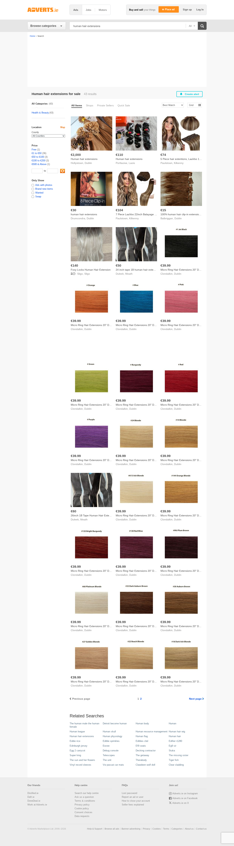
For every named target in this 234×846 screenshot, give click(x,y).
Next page (195, 698)
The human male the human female (84, 725)
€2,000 (76, 155)
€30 (73, 210)
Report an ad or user (132, 797)
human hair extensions (84, 214)
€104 (119, 210)
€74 (163, 155)
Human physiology (112, 736)
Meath (129, 273)
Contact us (201, 829)
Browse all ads (112, 829)
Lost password (129, 793)
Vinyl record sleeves (80, 764)
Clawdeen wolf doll (145, 764)
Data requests (82, 816)
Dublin (88, 163)
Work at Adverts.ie (37, 804)
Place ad (170, 9)
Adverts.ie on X (180, 803)
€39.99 (166, 265)
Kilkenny (179, 163)
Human (172, 723)
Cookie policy (82, 808)
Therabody (141, 760)
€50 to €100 (38, 156)
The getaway (142, 755)
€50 (118, 265)
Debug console (110, 750)
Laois (132, 163)
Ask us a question (84, 797)
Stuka (172, 750)
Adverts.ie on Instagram (185, 793)
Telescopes (109, 755)
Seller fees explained (133, 804)
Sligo (87, 273)
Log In (200, 9)
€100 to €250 (38, 160)
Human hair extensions (84, 159)
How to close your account (136, 800)
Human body (142, 723)
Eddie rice (75, 741)
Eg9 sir (172, 745)
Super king (75, 755)
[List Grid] (193, 105)
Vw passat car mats (113, 764)
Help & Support (94, 829)
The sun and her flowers (82, 760)
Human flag (142, 736)
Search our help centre (87, 793)
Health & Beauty (40, 112)
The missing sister (178, 755)
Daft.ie (30, 797)
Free (34, 149)
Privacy (146, 829)
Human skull (109, 731)
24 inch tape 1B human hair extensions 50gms (142, 269)
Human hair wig (177, 731)
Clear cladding (176, 764)
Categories (176, 829)
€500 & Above (39, 164)
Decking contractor (146, 750)
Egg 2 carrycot (77, 750)
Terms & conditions (85, 800)
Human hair (175, 736)
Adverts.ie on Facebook (185, 798)
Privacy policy (82, 804)
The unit (107, 760)
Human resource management (151, 731)
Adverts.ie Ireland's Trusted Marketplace (46, 9)
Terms (166, 829)
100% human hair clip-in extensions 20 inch (186, 214)
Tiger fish (174, 760)
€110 (119, 155)
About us (189, 829)
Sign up (188, 9)
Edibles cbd (142, 741)
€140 (74, 265)
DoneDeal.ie (33, 800)
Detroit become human (115, 723)
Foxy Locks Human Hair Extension (91, 269)
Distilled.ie (32, 793)
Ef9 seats (141, 745)
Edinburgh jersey (78, 745)
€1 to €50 (36, 153)
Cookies (156, 829)
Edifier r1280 (175, 741)
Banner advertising (131, 829)
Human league (77, 731)
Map (62, 127)
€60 (73, 511)
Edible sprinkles (111, 741)
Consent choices (83, 812)
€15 (163, 210)
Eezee (106, 745)
